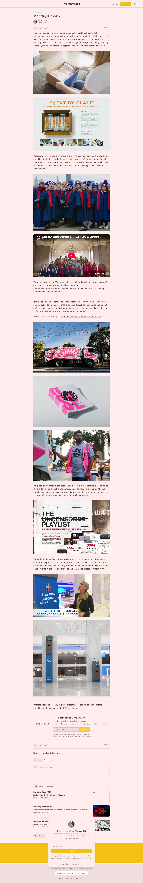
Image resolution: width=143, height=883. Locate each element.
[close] (91, 821)
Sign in (136, 4)
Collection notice (85, 868)
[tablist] (42, 760)
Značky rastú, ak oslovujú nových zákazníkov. (49, 795)
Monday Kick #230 (42, 807)
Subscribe (126, 4)
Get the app (82, 873)
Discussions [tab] (49, 786)
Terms (76, 868)
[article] (71, 796)
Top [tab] (36, 786)
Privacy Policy (87, 858)
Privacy (70, 868)
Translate (38, 12)
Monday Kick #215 (42, 792)
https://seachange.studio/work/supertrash (81, 316)
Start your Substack (66, 873)
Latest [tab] (41, 786)
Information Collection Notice (71, 858)
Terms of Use (82, 856)
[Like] (35, 28)
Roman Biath (42, 20)
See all (37, 836)
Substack (61, 879)
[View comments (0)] (40, 28)
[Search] (113, 4)
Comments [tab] (38, 760)
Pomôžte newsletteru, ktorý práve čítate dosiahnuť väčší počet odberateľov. (60, 810)
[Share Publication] (117, 4)
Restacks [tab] (47, 760)
